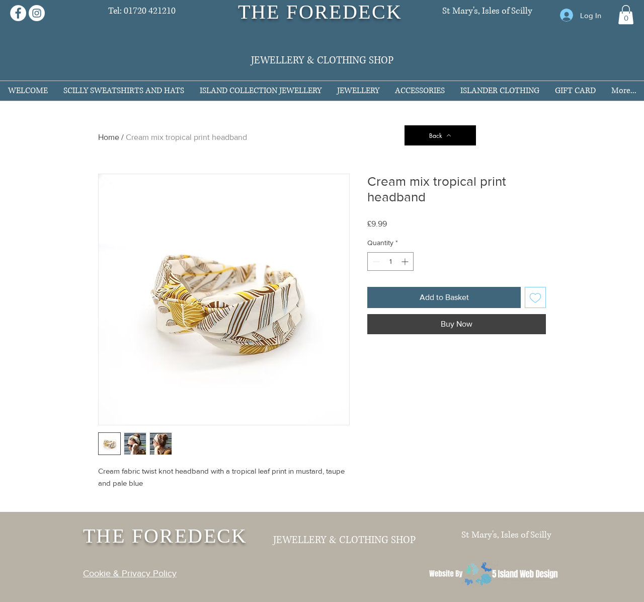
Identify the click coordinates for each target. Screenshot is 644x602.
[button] (626, 14)
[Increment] (405, 261)
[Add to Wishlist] (535, 297)
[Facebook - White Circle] (18, 13)
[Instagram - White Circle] (37, 13)
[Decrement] (375, 261)
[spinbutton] (390, 261)
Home (108, 137)
